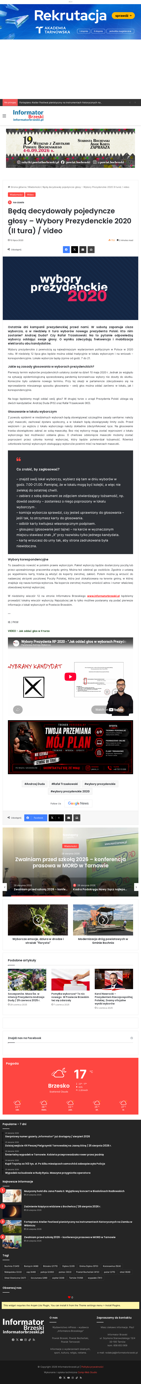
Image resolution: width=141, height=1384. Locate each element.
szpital (58, 1278)
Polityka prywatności (92, 1366)
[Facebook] (66, 249)
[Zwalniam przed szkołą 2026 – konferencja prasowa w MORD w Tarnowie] (12, 1241)
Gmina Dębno (88, 1266)
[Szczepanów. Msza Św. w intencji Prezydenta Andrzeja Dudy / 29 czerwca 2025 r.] (27, 980)
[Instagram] (26, 1340)
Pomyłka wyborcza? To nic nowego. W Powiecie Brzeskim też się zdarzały (70, 997)
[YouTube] (21, 1340)
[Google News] (78, 803)
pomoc (65, 1272)
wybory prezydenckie (101, 784)
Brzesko (50, 1266)
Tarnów (76, 1278)
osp (31, 1272)
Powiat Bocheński (87, 1272)
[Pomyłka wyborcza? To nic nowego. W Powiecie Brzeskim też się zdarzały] (70, 980)
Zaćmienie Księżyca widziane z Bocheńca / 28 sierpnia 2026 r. (62, 1206)
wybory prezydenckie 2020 (71, 791)
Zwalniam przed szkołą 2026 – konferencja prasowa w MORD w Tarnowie (70, 1237)
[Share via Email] (82, 249)
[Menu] (4, 117)
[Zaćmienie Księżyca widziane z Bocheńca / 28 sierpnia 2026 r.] (12, 1211)
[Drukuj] (91, 249)
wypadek (95, 1278)
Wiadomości (34, 187)
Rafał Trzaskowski (65, 784)
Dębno (68, 1266)
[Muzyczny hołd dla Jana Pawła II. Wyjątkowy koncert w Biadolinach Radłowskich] (12, 1195)
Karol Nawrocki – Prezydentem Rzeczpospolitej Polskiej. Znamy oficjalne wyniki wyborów (114, 998)
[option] (70, 862)
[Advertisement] (70, 73)
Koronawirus (112, 1266)
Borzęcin (31, 1266)
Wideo (30, 194)
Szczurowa (39, 1278)
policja (47, 1272)
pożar (109, 1272)
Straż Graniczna (15, 1278)
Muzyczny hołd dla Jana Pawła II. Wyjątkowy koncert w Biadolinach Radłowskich (74, 1191)
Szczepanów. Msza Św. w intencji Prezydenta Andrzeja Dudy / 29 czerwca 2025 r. (26, 997)
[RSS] (34, 1340)
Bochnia (11, 1266)
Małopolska (13, 1272)
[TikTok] (30, 1340)
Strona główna (18, 187)
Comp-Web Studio (87, 1372)
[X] (74, 249)
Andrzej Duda (35, 784)
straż (125, 1272)
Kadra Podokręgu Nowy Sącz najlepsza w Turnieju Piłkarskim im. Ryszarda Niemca (70, 866)
